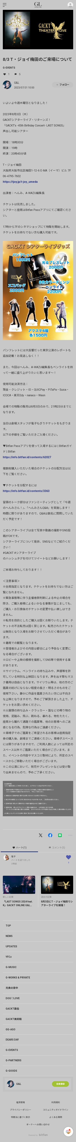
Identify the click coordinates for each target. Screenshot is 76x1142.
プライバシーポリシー (20, 1110)
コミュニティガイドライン (55, 1110)
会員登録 (60, 1084)
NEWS (9, 936)
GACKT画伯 (12, 1008)
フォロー (64, 84)
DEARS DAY (12, 1039)
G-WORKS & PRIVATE (18, 977)
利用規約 (55, 1102)
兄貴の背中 (12, 988)
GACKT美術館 (14, 1019)
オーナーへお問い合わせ (38, 1124)
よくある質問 (55, 1117)
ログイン (70, 5)
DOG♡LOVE (13, 998)
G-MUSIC (11, 967)
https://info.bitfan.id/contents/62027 (27, 457)
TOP (8, 925)
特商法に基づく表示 (20, 1117)
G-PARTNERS (13, 1060)
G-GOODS (11, 1070)
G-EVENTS (9, 67)
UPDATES (11, 946)
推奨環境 (20, 1102)
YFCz (9, 956)
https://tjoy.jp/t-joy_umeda (20, 181)
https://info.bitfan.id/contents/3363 (26, 491)
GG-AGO (10, 1029)
